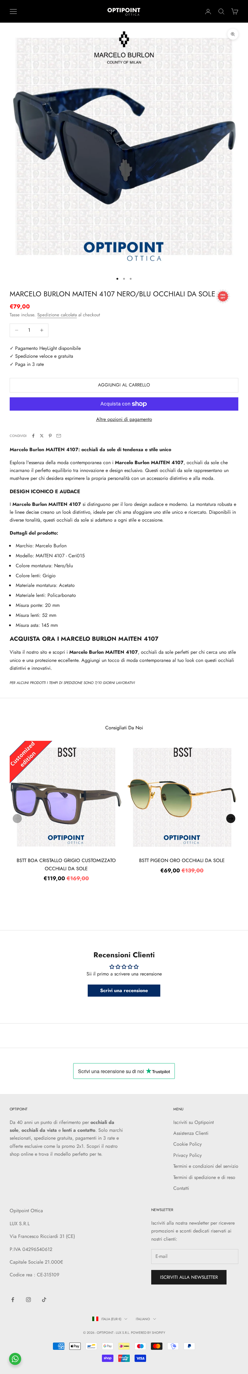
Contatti (181, 1188)
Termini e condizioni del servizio (205, 1166)
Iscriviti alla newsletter (189, 1277)
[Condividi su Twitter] (41, 435)
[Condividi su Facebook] (33, 435)
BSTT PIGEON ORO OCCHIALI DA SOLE (182, 860)
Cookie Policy (187, 1144)
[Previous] (17, 818)
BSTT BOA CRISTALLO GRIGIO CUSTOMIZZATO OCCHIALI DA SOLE (66, 864)
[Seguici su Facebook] (13, 1300)
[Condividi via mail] (58, 435)
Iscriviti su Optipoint (193, 1122)
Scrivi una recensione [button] (124, 990)
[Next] (230, 818)
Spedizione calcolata (57, 314)
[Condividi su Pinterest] (50, 435)
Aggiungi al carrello (124, 385)
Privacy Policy (187, 1155)
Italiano (143, 1319)
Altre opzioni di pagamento (124, 419)
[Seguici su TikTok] (44, 1300)
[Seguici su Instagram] (28, 1300)
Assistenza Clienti (190, 1133)
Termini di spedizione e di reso (204, 1177)
